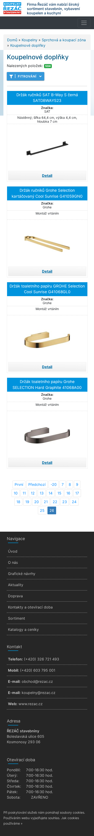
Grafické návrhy (21, 573)
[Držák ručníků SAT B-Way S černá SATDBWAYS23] (47, 147)
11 (24, 493)
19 (27, 502)
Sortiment (16, 618)
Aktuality (15, 584)
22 (55, 502)
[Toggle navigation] (84, 22)
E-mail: (14, 681)
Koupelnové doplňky (27, 45)
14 (50, 493)
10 (16, 493)
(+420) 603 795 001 (37, 670)
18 (18, 502)
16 (68, 493)
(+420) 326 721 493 (41, 659)
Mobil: (13, 670)
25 (42, 510)
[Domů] (12, 8)
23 (64, 502)
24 (74, 502)
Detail (47, 175)
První (19, 484)
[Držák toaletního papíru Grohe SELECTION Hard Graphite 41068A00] (47, 434)
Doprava (15, 596)
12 (33, 493)
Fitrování (26, 76)
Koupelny (29, 40)
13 (42, 493)
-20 (54, 484)
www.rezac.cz (30, 703)
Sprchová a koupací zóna (64, 40)
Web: (12, 703)
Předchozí (37, 484)
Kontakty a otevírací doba (30, 607)
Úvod (12, 551)
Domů (12, 40)
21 (46, 502)
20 (36, 502)
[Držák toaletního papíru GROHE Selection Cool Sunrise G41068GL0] (47, 338)
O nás (13, 562)
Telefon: (15, 659)
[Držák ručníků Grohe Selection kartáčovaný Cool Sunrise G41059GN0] (47, 242)
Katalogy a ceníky (23, 629)
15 (59, 493)
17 (77, 493)
